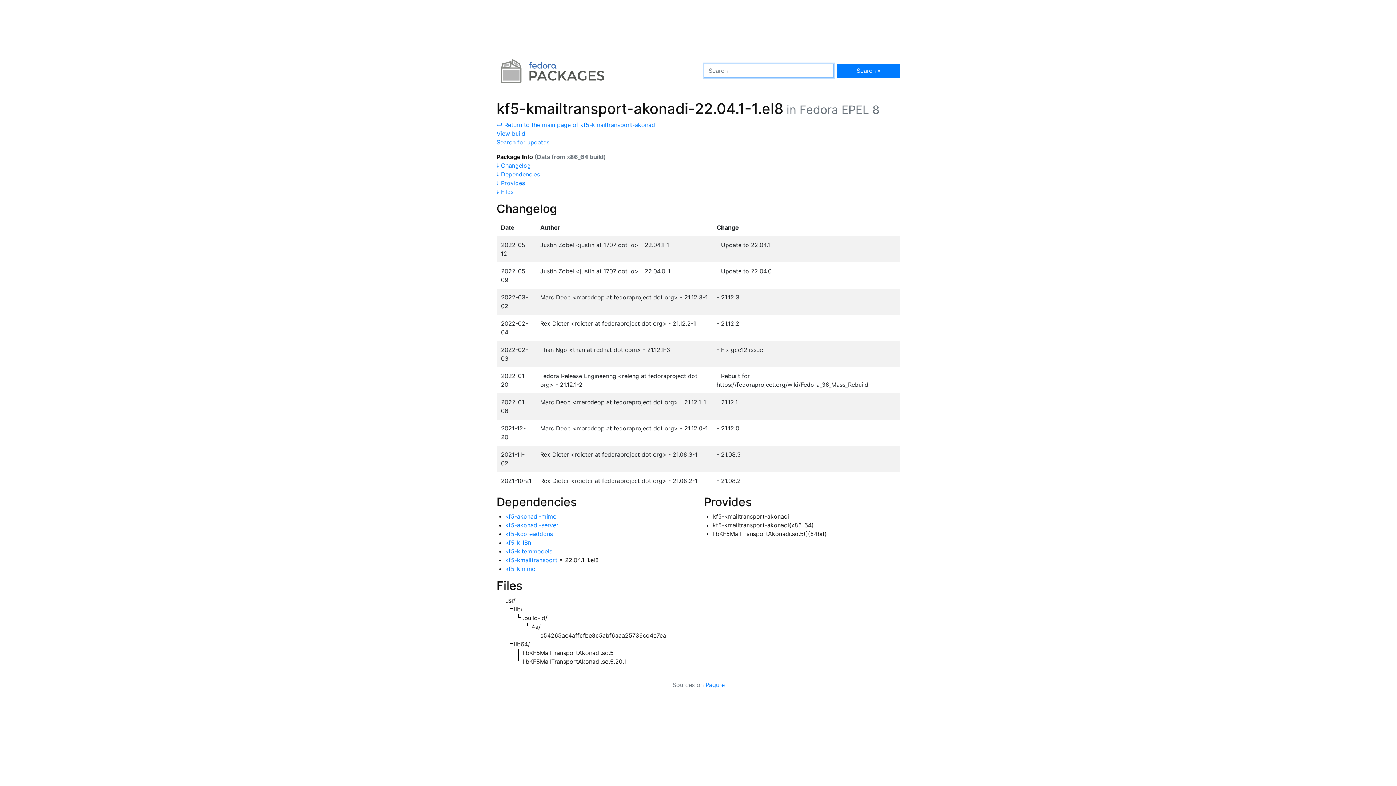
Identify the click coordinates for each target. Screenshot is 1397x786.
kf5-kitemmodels (528, 551)
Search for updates (523, 142)
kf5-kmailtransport (531, 560)
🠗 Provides (511, 183)
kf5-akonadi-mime (530, 516)
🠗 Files (505, 191)
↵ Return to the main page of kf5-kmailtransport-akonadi (577, 124)
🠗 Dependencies (518, 174)
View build (511, 133)
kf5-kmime (520, 568)
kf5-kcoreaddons (529, 533)
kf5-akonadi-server (531, 525)
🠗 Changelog (514, 165)
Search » (869, 70)
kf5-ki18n (518, 542)
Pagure (715, 684)
